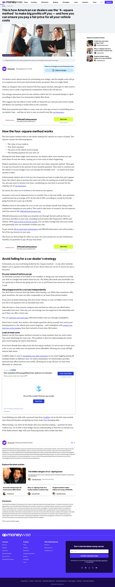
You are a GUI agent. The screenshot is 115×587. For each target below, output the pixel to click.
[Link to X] (93, 567)
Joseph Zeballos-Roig (102, 45)
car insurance (58, 112)
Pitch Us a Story (6, 556)
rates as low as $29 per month (25, 221)
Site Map (79, 581)
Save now (63, 119)
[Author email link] (72, 442)
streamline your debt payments (35, 356)
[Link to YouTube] (96, 567)
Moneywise (11, 69)
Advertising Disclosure (61, 581)
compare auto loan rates (18, 317)
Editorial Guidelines (7, 553)
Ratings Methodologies (8, 559)
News (26, 2)
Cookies (31, 581)
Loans (76, 2)
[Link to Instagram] (82, 567)
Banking (55, 2)
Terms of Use (92, 560)
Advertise (4, 547)
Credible (46, 417)
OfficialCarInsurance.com (30, 211)
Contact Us (5, 550)
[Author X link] (74, 442)
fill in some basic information (26, 229)
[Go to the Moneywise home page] (12, 2)
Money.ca (46, 544)
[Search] (101, 2)
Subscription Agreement (101, 560)
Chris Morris (10, 493)
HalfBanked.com (48, 550)
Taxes (94, 2)
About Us (4, 544)
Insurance (85, 2)
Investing (34, 2)
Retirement (44, 2)
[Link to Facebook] (85, 567)
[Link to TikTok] (89, 567)
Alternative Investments (29, 553)
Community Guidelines (88, 581)
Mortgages (66, 2)
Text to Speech (71, 581)
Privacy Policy (90, 562)
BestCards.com (48, 547)
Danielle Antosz (36, 479)
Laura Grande (36, 493)
